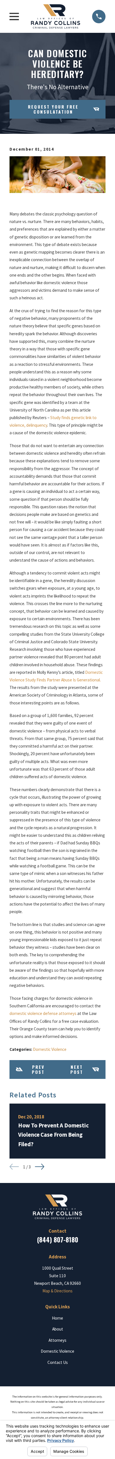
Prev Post (38, 1069)
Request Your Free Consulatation (53, 109)
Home (57, 1318)
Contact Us (57, 1362)
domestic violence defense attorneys (42, 1013)
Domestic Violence (49, 1049)
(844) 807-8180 (57, 1239)
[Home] (55, 16)
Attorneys (57, 1340)
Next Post (76, 1069)
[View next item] (39, 1166)
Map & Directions (57, 1290)
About (57, 1329)
